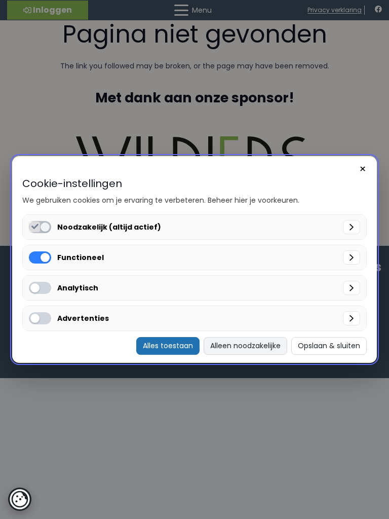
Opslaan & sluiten (329, 346)
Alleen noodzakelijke (245, 346)
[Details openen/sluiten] (351, 227)
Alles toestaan (168, 346)
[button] (19, 499)
